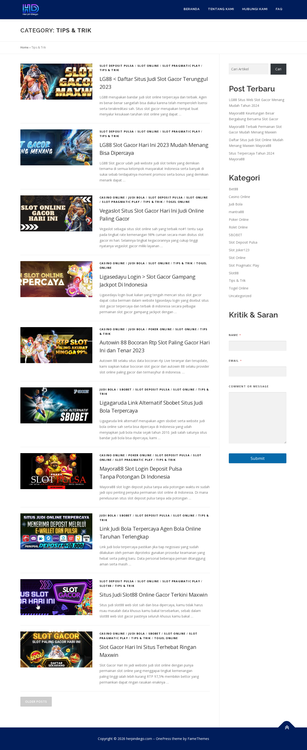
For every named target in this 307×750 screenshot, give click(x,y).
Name (235, 335)
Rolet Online (238, 227)
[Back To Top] (286, 727)
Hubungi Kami (255, 9)
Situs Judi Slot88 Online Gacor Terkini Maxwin (153, 594)
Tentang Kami (221, 9)
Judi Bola (136, 197)
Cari (278, 69)
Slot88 (105, 586)
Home (24, 47)
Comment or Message (249, 386)
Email (235, 360)
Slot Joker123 (239, 250)
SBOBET (125, 389)
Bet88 (233, 189)
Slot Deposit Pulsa (117, 65)
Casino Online (112, 197)
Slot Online (148, 65)
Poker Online (160, 329)
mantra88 (236, 212)
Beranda (192, 9)
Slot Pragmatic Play (181, 65)
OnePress (163, 738)
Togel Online (178, 202)
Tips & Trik (109, 70)
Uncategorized (240, 296)
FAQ (279, 9)
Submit (258, 458)
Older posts (36, 702)
